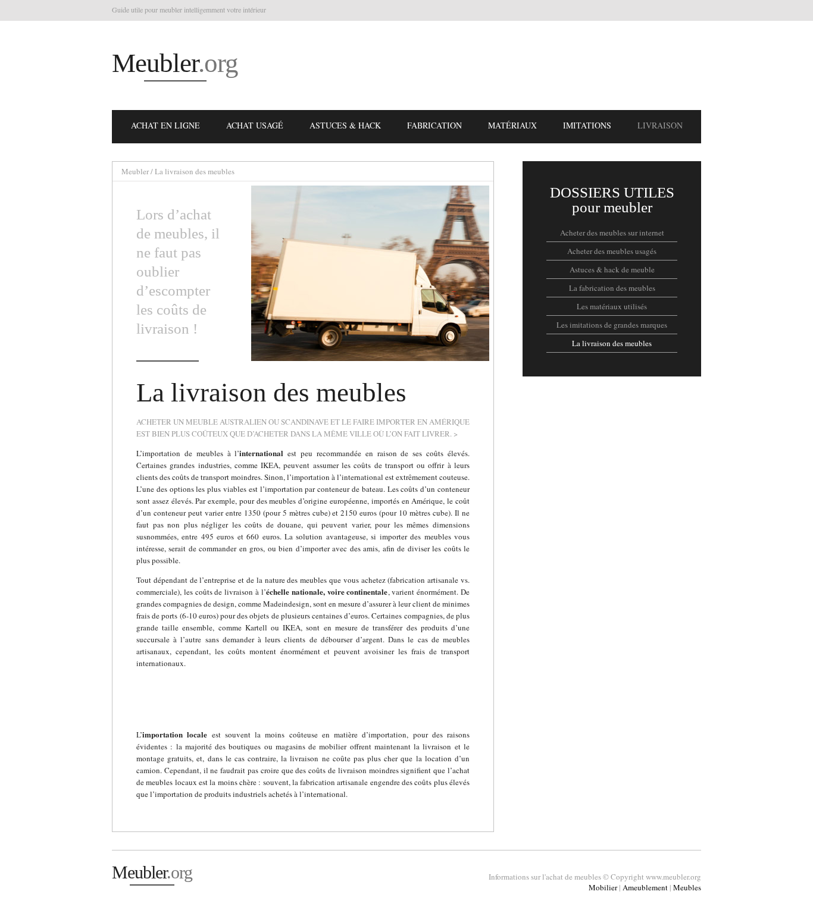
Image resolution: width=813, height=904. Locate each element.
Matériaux (512, 125)
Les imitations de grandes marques (611, 324)
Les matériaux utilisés (612, 306)
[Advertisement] (484, 65)
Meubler (175, 63)
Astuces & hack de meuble (612, 269)
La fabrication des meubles (612, 287)
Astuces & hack (345, 125)
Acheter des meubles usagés (611, 251)
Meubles (687, 887)
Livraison (660, 125)
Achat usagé (254, 125)
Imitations (587, 125)
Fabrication (434, 125)
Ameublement (645, 887)
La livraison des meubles (612, 343)
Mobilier (603, 887)
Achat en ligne (165, 125)
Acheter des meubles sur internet (612, 232)
